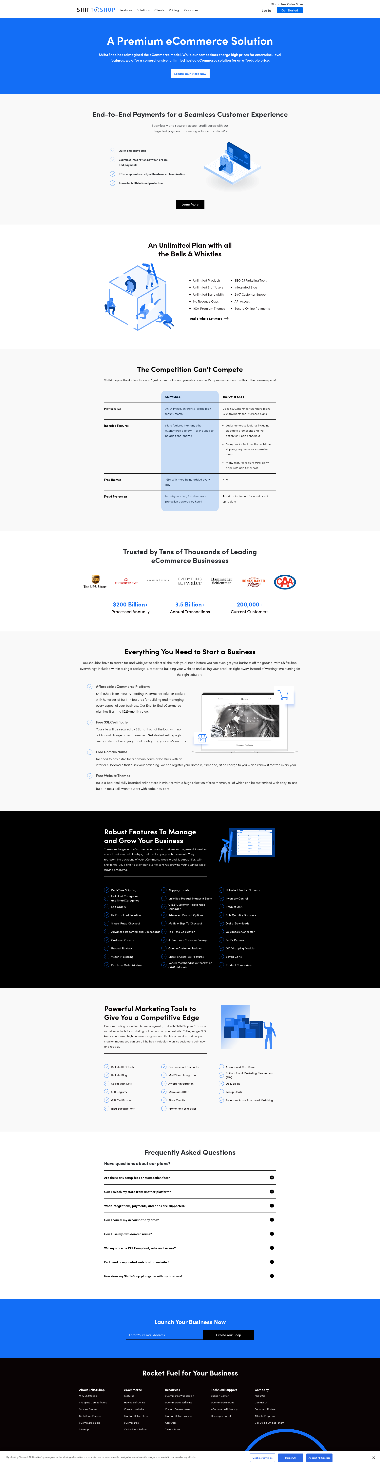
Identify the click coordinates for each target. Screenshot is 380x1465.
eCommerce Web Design (179, 1395)
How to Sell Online (134, 1402)
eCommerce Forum (222, 1402)
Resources (191, 10)
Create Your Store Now (190, 73)
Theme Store (172, 1429)
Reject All (290, 1457)
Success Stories (88, 1409)
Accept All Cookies (319, 1457)
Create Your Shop (228, 1335)
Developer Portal (221, 1416)
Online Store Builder (135, 1429)
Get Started (289, 10)
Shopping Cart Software (93, 1402)
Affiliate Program (265, 1416)
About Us (260, 1395)
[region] (190, 1458)
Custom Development (177, 1409)
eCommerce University (224, 1409)
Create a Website (134, 1409)
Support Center (220, 1395)
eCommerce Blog (89, 1422)
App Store (171, 1422)
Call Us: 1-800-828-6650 (269, 1422)
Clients (159, 10)
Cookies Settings (263, 1457)
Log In (266, 10)
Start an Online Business (179, 1416)
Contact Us (261, 1402)
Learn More (190, 204)
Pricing (174, 10)
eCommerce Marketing (178, 1402)
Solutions (143, 10)
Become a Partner (265, 1409)
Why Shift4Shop (88, 1395)
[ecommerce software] (96, 9)
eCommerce (131, 1422)
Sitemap (84, 1429)
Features (126, 10)
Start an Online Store (136, 1416)
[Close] (373, 1457)
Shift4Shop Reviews (90, 1416)
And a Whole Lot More (206, 318)
